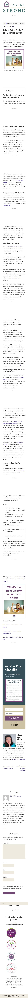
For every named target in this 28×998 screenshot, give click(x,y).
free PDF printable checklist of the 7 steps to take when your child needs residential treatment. (14, 579)
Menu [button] (15, 15)
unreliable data (7, 205)
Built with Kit (14, 725)
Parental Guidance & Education (10, 35)
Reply (4, 828)
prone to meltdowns (15, 278)
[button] (14, 690)
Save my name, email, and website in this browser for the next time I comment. (13, 887)
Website (5, 877)
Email (4, 870)
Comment (6, 843)
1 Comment (11, 26)
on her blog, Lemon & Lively (18, 759)
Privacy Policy (14, 923)
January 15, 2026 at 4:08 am (16, 796)
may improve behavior (17, 365)
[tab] (14, 530)
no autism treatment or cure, (14, 246)
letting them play (20, 470)
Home (5, 23)
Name (4, 862)
